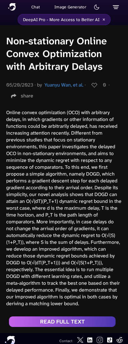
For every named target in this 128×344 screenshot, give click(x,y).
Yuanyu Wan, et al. (63, 85)
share (27, 95)
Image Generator (70, 7)
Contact (65, 340)
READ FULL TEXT (62, 321)
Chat (35, 7)
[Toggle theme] (97, 7)
